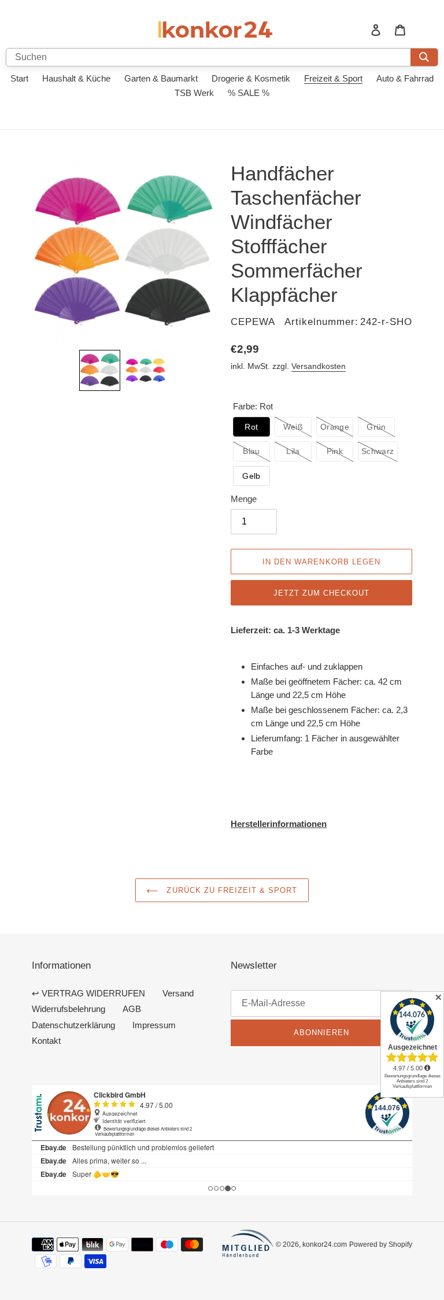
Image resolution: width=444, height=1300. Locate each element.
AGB (132, 1009)
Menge (244, 499)
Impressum (154, 1025)
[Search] (424, 57)
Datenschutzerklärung (73, 1025)
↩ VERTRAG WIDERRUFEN (88, 993)
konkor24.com (324, 1244)
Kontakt (46, 1041)
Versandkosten (318, 366)
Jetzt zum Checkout (321, 592)
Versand (178, 993)
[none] (99, 370)
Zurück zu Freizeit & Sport (230, 890)
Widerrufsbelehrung (68, 1009)
